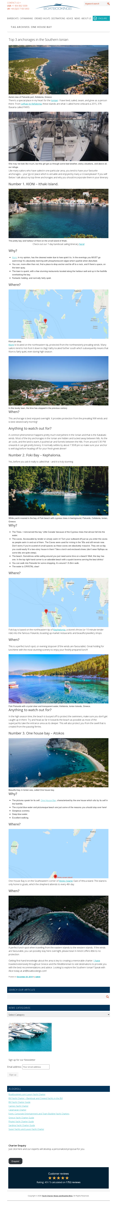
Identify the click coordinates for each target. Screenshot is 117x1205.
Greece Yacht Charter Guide (21, 1118)
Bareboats (13, 18)
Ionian (54, 100)
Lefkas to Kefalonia (31, 103)
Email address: (14, 1066)
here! (81, 244)
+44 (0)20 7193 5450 (19, 8)
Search (108, 3)
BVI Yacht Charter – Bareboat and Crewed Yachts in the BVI (36, 1098)
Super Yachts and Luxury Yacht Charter (26, 1129)
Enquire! (15, 1161)
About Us (86, 18)
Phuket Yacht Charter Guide (21, 1121)
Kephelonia (59, 629)
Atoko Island (65, 880)
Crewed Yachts (42, 18)
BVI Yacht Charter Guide (19, 1102)
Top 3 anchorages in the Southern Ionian (38, 39)
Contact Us (13, 2)
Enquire (102, 18)
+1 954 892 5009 (19, 5)
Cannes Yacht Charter (18, 1106)
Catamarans (26, 18)
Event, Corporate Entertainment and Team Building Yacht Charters (39, 1114)
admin (37, 976)
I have (97, 960)
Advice (69, 18)
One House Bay (48, 800)
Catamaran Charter (17, 1110)
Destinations (58, 18)
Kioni (14, 257)
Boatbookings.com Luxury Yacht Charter (27, 1094)
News (77, 18)
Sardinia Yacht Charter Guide (22, 1125)
